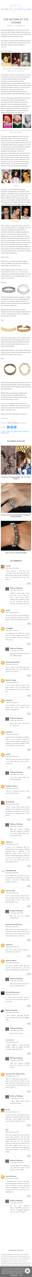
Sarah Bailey (10, 802)
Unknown (9, 700)
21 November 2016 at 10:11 (12, 630)
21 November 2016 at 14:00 (12, 734)
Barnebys (3, 47)
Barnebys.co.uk (14, 272)
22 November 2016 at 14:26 (12, 994)
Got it (21, 1275)
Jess (7, 1130)
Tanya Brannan (11, 1176)
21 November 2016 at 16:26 (12, 788)
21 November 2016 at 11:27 (12, 664)
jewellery (5, 433)
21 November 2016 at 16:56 (12, 804)
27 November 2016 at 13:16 (16, 774)
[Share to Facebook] (8, 427)
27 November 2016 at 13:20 (16, 1098)
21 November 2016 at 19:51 (12, 872)
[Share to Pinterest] (15, 427)
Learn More (13, 1275)
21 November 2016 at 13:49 (12, 702)
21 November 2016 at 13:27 (12, 682)
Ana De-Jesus (10, 890)
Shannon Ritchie (12, 1010)
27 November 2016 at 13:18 (16, 1060)
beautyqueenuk (11, 870)
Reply (29, 583)
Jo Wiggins (9, 628)
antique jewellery (14, 431)
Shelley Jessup (11, 680)
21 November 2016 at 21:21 (12, 892)
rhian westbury (11, 960)
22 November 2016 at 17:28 (12, 1076)
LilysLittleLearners (12, 992)
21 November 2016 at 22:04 (12, 946)
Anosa (8, 610)
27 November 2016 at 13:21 (16, 1202)
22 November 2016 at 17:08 (12, 1042)
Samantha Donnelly (13, 662)
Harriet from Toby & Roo (14, 924)
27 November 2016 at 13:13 (16, 650)
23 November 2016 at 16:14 (12, 1178)
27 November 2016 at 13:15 (16, 913)
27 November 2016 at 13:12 (16, 590)
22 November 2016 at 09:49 (12, 962)
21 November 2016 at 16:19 (12, 756)
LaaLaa (8, 566)
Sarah (8, 1110)
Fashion (25, 431)
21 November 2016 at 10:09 (12, 612)
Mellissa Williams (16, 588)
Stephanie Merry (12, 786)
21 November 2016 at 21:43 (12, 926)
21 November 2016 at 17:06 (12, 844)
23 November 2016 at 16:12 (12, 1132)
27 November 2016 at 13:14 (16, 826)
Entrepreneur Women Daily (15, 1074)
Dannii (8, 754)
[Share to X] (11, 427)
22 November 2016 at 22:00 (12, 1112)
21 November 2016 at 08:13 (12, 568)
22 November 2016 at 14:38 (12, 1012)
